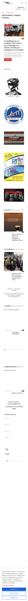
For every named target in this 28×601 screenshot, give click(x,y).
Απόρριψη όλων (14, 597)
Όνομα (6, 418)
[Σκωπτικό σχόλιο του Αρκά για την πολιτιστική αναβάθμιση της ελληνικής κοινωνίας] (13, 222)
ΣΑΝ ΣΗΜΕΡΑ (9, 249)
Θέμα (6, 431)
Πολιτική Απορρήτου (8, 585)
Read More (7, 59)
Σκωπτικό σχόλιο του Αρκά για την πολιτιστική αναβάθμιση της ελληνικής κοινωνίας (17, 237)
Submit (7, 454)
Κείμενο (6, 437)
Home (3, 12)
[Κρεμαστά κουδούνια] (14, 379)
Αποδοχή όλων (14, 589)
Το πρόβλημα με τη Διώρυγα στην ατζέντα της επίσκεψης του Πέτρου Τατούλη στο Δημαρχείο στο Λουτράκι (14, 45)
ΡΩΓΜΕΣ (7, 306)
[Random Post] (22, 2)
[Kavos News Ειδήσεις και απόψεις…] (8, 3)
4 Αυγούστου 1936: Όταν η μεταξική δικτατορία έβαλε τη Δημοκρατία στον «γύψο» (17, 276)
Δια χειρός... (8, 210)
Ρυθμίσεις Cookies (14, 593)
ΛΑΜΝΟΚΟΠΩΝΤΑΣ (10, 367)
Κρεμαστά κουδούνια (17, 393)
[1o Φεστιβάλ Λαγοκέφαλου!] (14, 319)
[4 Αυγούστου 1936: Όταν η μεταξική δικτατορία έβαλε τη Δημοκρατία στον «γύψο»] (13, 261)
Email (6, 424)
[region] (14, 584)
